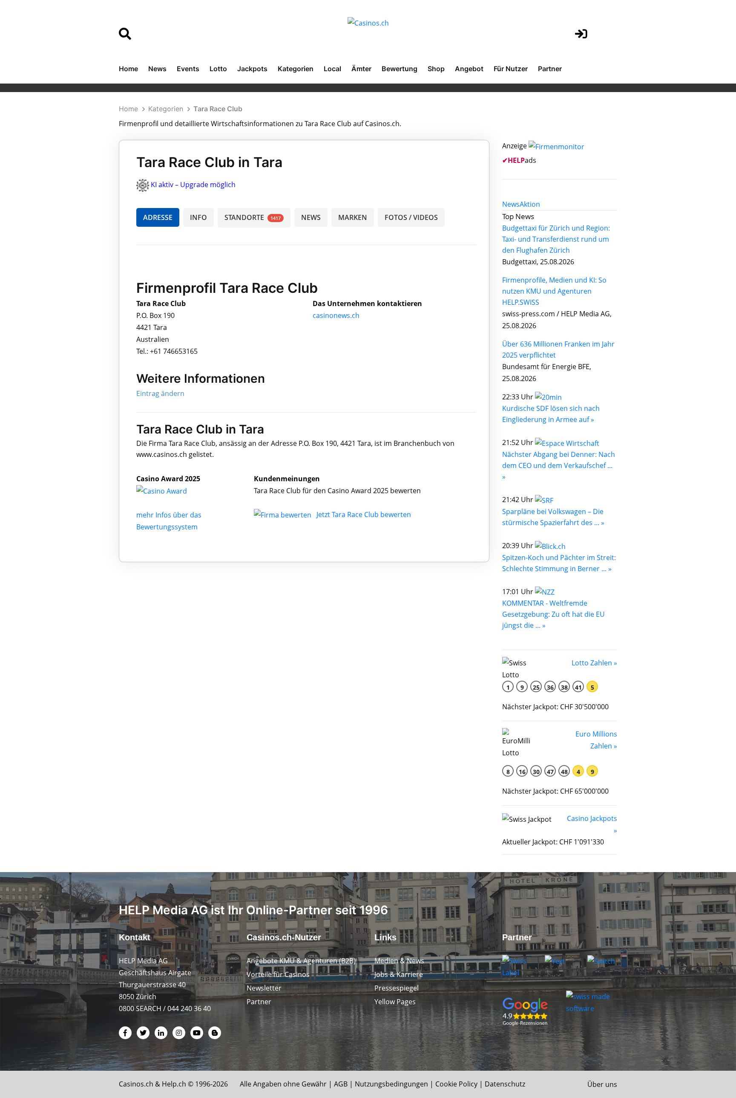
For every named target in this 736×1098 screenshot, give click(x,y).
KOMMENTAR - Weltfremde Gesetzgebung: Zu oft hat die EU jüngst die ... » (553, 614)
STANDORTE (252, 217)
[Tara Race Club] (168, 490)
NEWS (311, 217)
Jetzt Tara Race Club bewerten (363, 514)
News (157, 68)
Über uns (602, 1084)
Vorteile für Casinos (278, 974)
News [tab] (511, 204)
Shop (436, 68)
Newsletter (264, 988)
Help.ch (174, 1084)
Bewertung (399, 68)
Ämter (361, 68)
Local (332, 68)
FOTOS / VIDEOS (411, 217)
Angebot (469, 68)
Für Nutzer (511, 68)
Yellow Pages (395, 1001)
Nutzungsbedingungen (391, 1084)
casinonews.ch (336, 315)
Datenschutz (505, 1084)
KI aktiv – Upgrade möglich (193, 184)
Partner (550, 68)
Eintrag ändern (160, 393)
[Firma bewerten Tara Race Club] (283, 514)
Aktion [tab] (530, 204)
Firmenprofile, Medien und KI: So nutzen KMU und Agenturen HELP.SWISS (554, 291)
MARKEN (352, 217)
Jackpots (252, 68)
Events (188, 68)
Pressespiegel (396, 988)
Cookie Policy (456, 1084)
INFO (198, 217)
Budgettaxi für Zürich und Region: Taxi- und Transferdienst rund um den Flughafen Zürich (556, 239)
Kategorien (295, 68)
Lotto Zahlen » (594, 662)
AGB (341, 1084)
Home (128, 68)
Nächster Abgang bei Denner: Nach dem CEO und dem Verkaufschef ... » (558, 465)
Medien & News (399, 960)
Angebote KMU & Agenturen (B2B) (301, 960)
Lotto (218, 68)
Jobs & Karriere (398, 974)
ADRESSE (157, 217)
